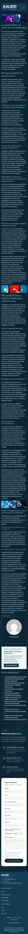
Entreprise (8, 815)
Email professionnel (11, 802)
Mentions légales (14, 919)
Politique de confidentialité (14, 922)
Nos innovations (5, 900)
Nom (6, 795)
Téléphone (8, 808)
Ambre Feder (14, 636)
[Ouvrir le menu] (24, 7)
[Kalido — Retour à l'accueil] (14, 876)
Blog (2, 907)
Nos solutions (4, 897)
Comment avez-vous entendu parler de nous (13, 829)
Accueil (3, 892)
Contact (3, 910)
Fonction (7, 822)
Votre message (9, 837)
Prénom (7, 788)
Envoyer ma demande (13, 860)
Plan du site (4, 913)
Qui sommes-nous (5, 894)
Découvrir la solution (11, 665)
